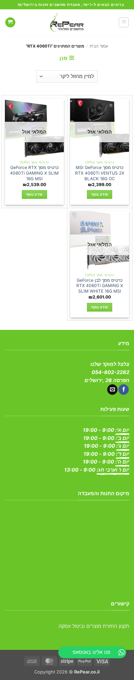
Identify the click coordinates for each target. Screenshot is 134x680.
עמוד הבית (99, 46)
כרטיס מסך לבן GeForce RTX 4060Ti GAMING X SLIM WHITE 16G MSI (99, 286)
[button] (124, 22)
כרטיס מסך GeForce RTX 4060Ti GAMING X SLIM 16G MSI (34, 173)
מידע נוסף (99, 194)
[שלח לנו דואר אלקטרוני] (112, 389)
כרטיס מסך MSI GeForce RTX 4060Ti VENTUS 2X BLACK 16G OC (99, 173)
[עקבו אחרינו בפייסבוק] (123, 389)
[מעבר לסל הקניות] (10, 22)
